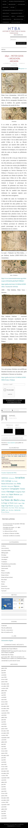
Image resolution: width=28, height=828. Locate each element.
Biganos (16, 486)
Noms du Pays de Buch (7, 577)
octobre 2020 (4, 802)
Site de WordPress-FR (7, 632)
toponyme (3, 590)
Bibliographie (12, 4)
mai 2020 (3, 813)
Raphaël (15, 63)
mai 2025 (3, 695)
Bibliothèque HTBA (18, 19)
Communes (5, 7)
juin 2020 (3, 811)
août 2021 (3, 780)
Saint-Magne (21, 507)
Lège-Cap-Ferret (7, 506)
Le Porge (4, 503)
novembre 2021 (5, 773)
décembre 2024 (5, 706)
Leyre (15, 503)
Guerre (3, 494)
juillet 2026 (4, 668)
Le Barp (22, 500)
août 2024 (3, 715)
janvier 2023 (4, 753)
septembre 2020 (5, 804)
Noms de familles (5, 573)
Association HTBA (7, 19)
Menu (3, 49)
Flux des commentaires (7, 630)
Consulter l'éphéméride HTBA (9, 472)
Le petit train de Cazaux (14, 660)
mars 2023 (3, 748)
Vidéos (13, 16)
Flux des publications (6, 628)
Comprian (18, 492)
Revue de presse (15, 22)
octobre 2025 (4, 688)
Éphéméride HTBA (6, 566)
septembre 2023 (5, 737)
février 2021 (4, 793)
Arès (2, 481)
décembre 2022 (5, 755)
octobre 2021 (4, 775)
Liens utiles (6, 13)
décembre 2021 (5, 771)
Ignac (21, 494)
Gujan (7, 494)
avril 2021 (3, 789)
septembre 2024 (5, 713)
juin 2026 (3, 670)
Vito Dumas (10, 654)
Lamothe (4, 497)
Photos (4, 4)
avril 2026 (3, 675)
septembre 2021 (5, 777)
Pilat (10, 507)
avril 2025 (3, 697)
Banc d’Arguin (14, 481)
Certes (3, 492)
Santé (7, 510)
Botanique (3, 555)
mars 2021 (3, 791)
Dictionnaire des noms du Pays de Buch (13, 10)
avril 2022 (3, 762)
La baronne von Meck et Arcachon (11, 535)
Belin (19, 483)
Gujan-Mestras (14, 494)
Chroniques (4, 559)
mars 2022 (3, 764)
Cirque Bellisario (13, 648)
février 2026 (4, 679)
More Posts (13, 418)
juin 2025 (3, 693)
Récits (2, 584)
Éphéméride (17, 510)
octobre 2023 (4, 735)
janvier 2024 (4, 728)
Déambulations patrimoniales (16, 1)
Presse (12, 507)
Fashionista (10, 826)
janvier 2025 (4, 704)
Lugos (19, 503)
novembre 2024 (5, 708)
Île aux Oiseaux (5, 512)
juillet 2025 (4, 690)
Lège (23, 503)
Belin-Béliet (4, 486)
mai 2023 (3, 746)
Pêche (16, 507)
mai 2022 (3, 760)
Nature (12, 7)
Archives (3, 546)
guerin (3, 657)
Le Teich (10, 503)
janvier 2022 (4, 769)
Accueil (5, 1)
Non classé (4, 579)
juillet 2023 (4, 742)
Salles (3, 510)
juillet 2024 (4, 717)
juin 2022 (3, 757)
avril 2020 (3, 815)
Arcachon (16, 410)
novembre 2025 (5, 686)
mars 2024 (3, 726)
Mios (21, 505)
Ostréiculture (5, 507)
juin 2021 (3, 784)
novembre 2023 (5, 733)
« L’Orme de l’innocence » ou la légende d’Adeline (19, 432)
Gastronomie (20, 16)
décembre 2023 (5, 731)
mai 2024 (3, 722)
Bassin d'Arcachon (7, 483)
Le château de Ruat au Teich (10, 531)
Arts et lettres (5, 548)
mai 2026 (3, 672)
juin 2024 (3, 719)
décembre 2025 (5, 684)
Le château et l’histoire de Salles (11, 533)
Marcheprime (16, 505)
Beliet (15, 483)
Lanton (10, 497)
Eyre (23, 492)
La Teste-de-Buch (10, 500)
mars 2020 (4, 818)
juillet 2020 (4, 809)
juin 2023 (3, 744)
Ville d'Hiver (11, 510)
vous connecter (11, 442)
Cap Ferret (5, 489)
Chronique (10, 492)
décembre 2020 (5, 798)
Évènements (6, 22)
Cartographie (21, 4)
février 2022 (4, 766)
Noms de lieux (4, 575)
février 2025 (4, 701)
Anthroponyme (11, 478)
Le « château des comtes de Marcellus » (8, 431)
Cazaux (22, 489)
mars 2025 (3, 699)
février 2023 (4, 751)
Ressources (6, 16)
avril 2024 (3, 724)
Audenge (8, 481)
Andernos (4, 478)
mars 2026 (3, 677)
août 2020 (3, 807)
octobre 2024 (4, 710)
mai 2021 (3, 786)
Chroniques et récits (16, 13)
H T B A (14, 29)
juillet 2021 (4, 782)
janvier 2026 (4, 681)
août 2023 (3, 739)
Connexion (4, 625)
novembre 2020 (5, 800)
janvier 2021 (4, 795)
